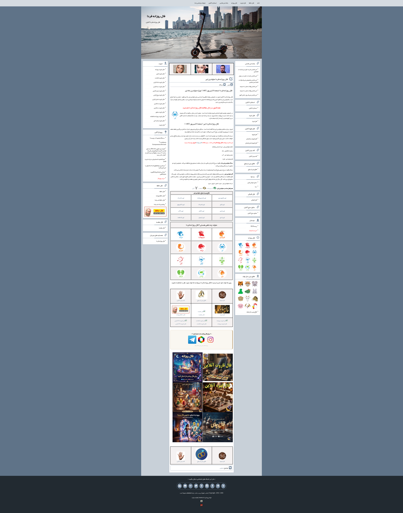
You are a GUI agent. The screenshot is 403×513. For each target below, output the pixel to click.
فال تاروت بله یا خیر (159, 120)
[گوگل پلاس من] (190, 486)
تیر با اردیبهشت (201, 197)
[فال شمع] (188, 397)
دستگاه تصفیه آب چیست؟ (157, 138)
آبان (193, 188)
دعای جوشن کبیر (252, 182)
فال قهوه (254, 134)
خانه (258, 2)
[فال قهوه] (218, 397)
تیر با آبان (201, 210)
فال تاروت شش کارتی (158, 99)
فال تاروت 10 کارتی (180, 323)
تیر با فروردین (222, 197)
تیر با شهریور (180, 204)
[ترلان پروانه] (201, 69)
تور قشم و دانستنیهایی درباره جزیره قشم (155, 160)
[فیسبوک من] (212, 486)
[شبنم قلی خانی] (180, 69)
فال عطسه (201, 314)
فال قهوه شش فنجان (251, 142)
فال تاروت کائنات (201, 323)
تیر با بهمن (201, 217)
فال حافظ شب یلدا (160, 200)
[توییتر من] (196, 486)
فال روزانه (234, 2)
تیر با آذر (180, 210)
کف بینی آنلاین (253, 156)
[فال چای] (218, 427)
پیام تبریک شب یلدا (159, 204)
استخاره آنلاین (213, 2)
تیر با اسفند (181, 217)
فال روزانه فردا (156, 16)
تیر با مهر (222, 210)
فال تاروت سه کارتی (159, 86)
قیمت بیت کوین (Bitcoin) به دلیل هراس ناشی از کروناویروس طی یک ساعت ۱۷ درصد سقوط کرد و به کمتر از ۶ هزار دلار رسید (155, 151)
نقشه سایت (195, 497)
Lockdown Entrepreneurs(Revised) (159, 143)
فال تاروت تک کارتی (159, 82)
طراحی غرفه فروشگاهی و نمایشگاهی (158, 173)
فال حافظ (251, 2)
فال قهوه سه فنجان (251, 138)
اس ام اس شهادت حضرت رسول (248, 75)
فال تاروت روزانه (222, 323)
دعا (256, 186)
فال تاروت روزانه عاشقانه (157, 116)
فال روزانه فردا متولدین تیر (216, 79)
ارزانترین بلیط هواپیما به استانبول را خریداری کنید (155, 166)
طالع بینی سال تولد (251, 311)
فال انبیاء (254, 121)
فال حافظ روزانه (160, 195)
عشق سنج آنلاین (252, 213)
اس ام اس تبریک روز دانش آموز (248, 94)
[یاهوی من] (223, 486)
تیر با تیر (222, 204)
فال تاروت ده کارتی (159, 107)
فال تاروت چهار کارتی (159, 90)
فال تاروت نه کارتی (159, 103)
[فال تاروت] (218, 367)
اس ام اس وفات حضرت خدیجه (248, 86)
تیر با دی (222, 217)
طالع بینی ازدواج (252, 169)
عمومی (222, 468)
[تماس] (201, 486)
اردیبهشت (210, 188)
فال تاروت (243, 2)
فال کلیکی (254, 199)
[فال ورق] (188, 427)
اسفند (201, 188)
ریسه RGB (254, 226)
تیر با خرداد (181, 197)
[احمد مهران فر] (223, 69)
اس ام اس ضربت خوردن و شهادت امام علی (248, 70)
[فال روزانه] (188, 367)
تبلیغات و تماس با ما (200, 2)
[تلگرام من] (218, 486)
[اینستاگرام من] (207, 486)
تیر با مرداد (201, 204)
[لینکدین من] (180, 486)
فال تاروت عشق (160, 112)
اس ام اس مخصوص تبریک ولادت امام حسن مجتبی (248, 81)
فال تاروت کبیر (160, 73)
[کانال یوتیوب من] (185, 486)
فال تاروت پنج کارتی (159, 95)
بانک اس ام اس (224, 2)
